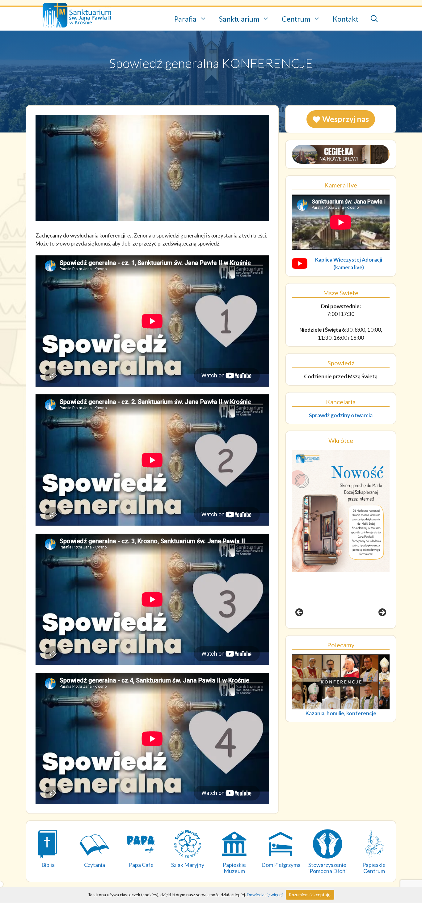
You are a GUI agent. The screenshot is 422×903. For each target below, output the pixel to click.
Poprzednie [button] (299, 612)
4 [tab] (351, 630)
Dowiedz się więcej (265, 894)
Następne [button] (381, 612)
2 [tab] (337, 630)
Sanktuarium (239, 19)
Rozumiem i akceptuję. (310, 894)
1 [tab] (330, 630)
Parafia (185, 19)
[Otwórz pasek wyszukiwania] (374, 19)
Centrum (296, 19)
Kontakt (345, 19)
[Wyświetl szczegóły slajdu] (341, 537)
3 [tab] (344, 630)
